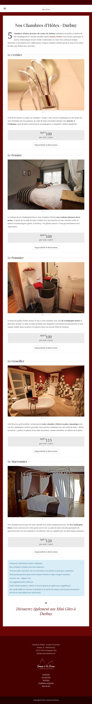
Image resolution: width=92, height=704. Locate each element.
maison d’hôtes (56, 36)
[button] (10, 85)
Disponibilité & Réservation (46, 145)
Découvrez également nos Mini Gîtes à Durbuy (46, 611)
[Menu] (4, 8)
